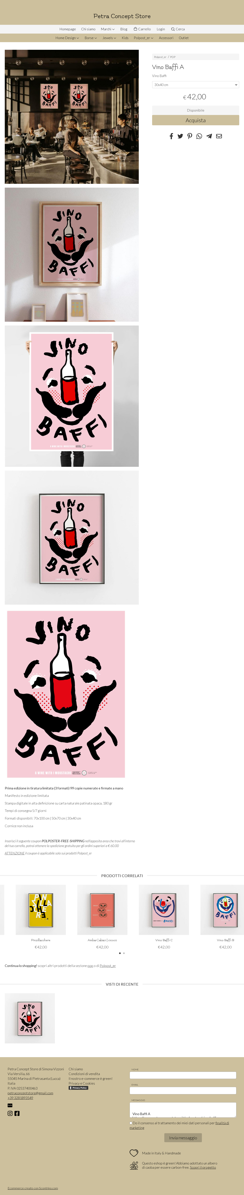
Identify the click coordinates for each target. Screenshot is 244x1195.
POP (172, 57)
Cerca (180, 29)
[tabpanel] (30, 917)
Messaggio (138, 1100)
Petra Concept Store (122, 16)
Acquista (196, 120)
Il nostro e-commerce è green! (90, 1078)
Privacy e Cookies (82, 1083)
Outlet (184, 38)
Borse (89, 38)
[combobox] (195, 84)
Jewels (108, 38)
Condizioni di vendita (84, 1074)
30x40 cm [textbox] (161, 84)
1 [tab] (120, 952)
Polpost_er (142, 38)
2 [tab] (124, 952)
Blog (123, 29)
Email (135, 1084)
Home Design (65, 38)
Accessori (166, 38)
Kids (125, 38)
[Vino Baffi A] (72, 117)
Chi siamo (88, 29)
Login (161, 29)
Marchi (106, 29)
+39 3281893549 (20, 1098)
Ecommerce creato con (33, 1188)
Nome (135, 1069)
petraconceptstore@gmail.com (30, 1093)
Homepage (67, 29)
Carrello (144, 29)
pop (90, 966)
